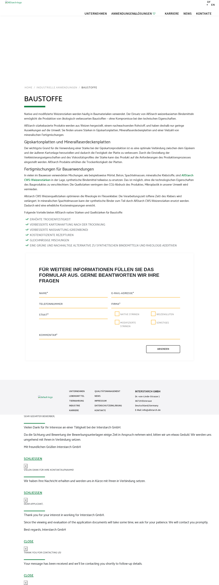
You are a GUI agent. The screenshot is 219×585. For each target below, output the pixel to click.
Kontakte (204, 13)
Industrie (74, 405)
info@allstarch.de (151, 410)
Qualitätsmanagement (107, 391)
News (187, 13)
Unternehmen (95, 13)
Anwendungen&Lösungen (131, 13)
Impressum (101, 400)
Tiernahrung (76, 400)
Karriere (172, 13)
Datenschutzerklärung (108, 405)
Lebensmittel (76, 396)
